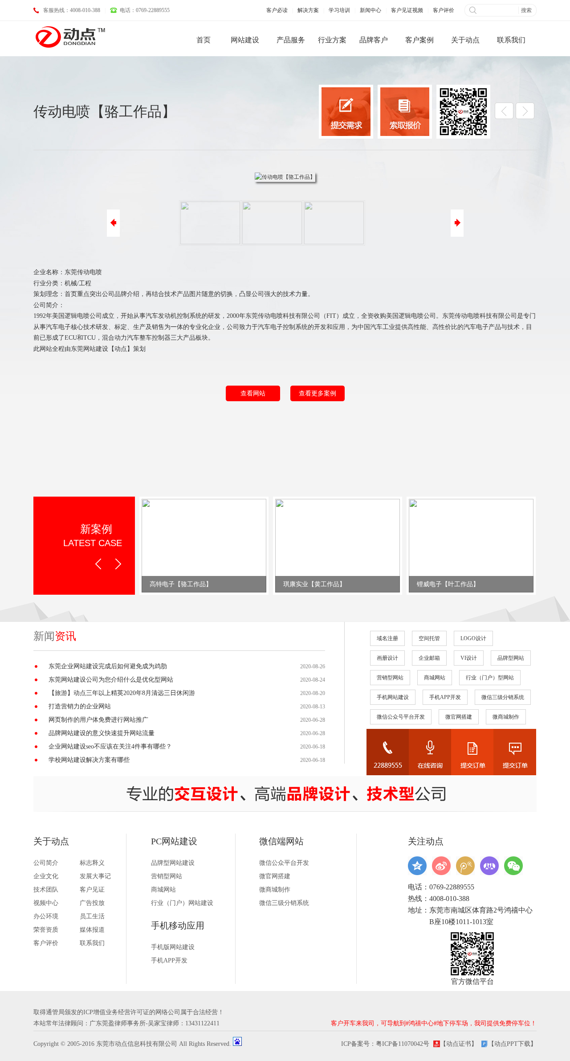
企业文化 (45, 876)
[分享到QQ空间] (417, 865)
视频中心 (45, 903)
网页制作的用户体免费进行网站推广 (98, 719)
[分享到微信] (513, 865)
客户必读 (277, 10)
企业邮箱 (429, 658)
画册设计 (387, 658)
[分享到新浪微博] (441, 865)
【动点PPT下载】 (512, 1043)
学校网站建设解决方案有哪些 (89, 760)
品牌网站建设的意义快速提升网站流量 (102, 733)
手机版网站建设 (173, 947)
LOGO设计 (473, 638)
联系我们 (92, 943)
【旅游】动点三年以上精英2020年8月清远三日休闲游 (122, 693)
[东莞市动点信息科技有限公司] (70, 36)
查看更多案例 (317, 393)
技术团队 (45, 889)
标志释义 (92, 862)
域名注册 (387, 638)
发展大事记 (95, 876)
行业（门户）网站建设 (182, 903)
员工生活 (92, 916)
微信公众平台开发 (284, 862)
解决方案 (308, 10)
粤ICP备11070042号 (402, 1043)
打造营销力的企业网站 (80, 706)
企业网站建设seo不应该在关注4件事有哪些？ (110, 746)
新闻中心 (370, 10)
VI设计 (468, 658)
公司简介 (45, 862)
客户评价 (443, 10)
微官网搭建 (458, 717)
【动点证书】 (458, 1043)
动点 (120, 348)
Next (118, 564)
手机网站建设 (393, 697)
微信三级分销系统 (502, 697)
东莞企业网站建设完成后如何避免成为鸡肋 (108, 666)
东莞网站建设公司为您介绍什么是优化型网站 (111, 679)
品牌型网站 (510, 658)
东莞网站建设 (89, 348)
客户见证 (92, 889)
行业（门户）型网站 (490, 677)
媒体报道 (92, 929)
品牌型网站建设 (173, 862)
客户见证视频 (407, 10)
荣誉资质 (45, 929)
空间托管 (429, 638)
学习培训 (339, 10)
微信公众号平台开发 (401, 717)
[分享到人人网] (489, 865)
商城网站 (434, 677)
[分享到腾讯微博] (465, 865)
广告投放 (92, 903)
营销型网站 (390, 677)
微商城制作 (506, 717)
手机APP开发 (445, 697)
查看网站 (252, 393)
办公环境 (45, 916)
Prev (98, 564)
